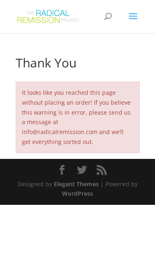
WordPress (77, 193)
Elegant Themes (76, 184)
